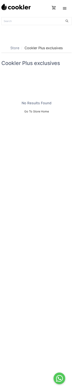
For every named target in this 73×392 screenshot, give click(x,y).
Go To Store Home (36, 111)
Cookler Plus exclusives (44, 48)
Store (14, 48)
